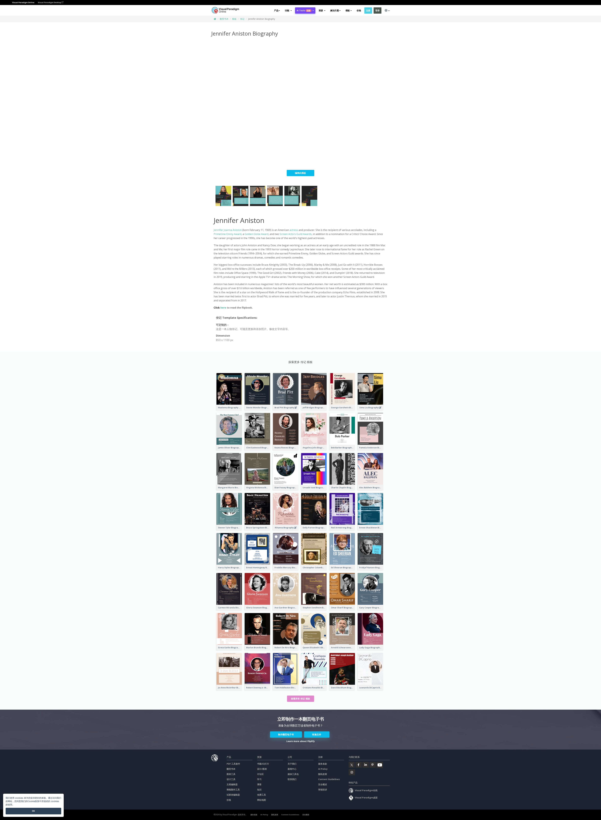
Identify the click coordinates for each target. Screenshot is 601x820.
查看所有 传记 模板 (300, 698)
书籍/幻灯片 (263, 763)
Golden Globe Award (256, 234)
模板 (234, 18)
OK (33, 811)
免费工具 (261, 794)
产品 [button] (276, 10)
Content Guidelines (329, 779)
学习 (259, 779)
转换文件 (316, 734)
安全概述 (322, 784)
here (223, 307)
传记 (242, 18)
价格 (359, 10)
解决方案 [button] (334, 10)
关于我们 (292, 763)
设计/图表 (262, 768)
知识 (259, 789)
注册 (368, 10)
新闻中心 (292, 768)
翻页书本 (224, 18)
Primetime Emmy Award (227, 234)
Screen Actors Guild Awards (296, 234)
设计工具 (231, 779)
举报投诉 (322, 789)
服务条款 (322, 763)
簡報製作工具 (233, 789)
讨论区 (260, 774)
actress (294, 230)
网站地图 (261, 799)
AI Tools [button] (303, 10)
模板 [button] (348, 10)
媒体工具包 (293, 774)
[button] (288, 10)
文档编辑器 (232, 784)
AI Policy (323, 768)
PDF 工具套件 (233, 763)
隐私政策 (322, 774)
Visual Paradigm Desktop (50, 2)
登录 (377, 10)
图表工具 (231, 774)
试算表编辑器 (233, 794)
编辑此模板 (300, 172)
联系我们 (292, 779)
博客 (259, 784)
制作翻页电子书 (286, 734)
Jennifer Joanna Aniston (228, 230)
